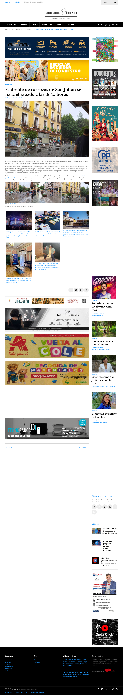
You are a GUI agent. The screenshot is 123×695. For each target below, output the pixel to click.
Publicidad (17, 2)
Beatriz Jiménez (110, 386)
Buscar (115, 2)
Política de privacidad (37, 692)
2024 (12, 29)
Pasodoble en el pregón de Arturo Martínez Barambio (110, 546)
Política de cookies (21, 692)
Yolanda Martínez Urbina (99, 422)
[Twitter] (99, 506)
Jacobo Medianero (97, 315)
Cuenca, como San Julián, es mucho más (103, 380)
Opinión (7, 2)
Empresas (23, 24)
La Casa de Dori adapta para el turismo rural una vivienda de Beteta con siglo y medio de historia (18, 280)
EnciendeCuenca (24, 98)
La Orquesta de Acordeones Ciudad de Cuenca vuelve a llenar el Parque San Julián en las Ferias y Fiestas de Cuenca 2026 (75, 663)
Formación (60, 24)
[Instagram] (104, 506)
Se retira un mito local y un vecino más (102, 306)
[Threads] (115, 506)
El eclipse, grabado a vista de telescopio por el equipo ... (109, 561)
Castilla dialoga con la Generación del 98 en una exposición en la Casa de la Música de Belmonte (47, 234)
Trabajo (34, 24)
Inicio (6, 29)
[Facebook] (94, 506)
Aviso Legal (8, 692)
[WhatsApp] (94, 512)
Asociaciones (47, 24)
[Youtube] (109, 506)
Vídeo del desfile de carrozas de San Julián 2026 (109, 531)
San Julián (29, 29)
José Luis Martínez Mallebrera (101, 349)
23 (23, 29)
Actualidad (11, 24)
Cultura (71, 24)
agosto (18, 29)
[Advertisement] (47, 400)
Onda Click (13, 204)
